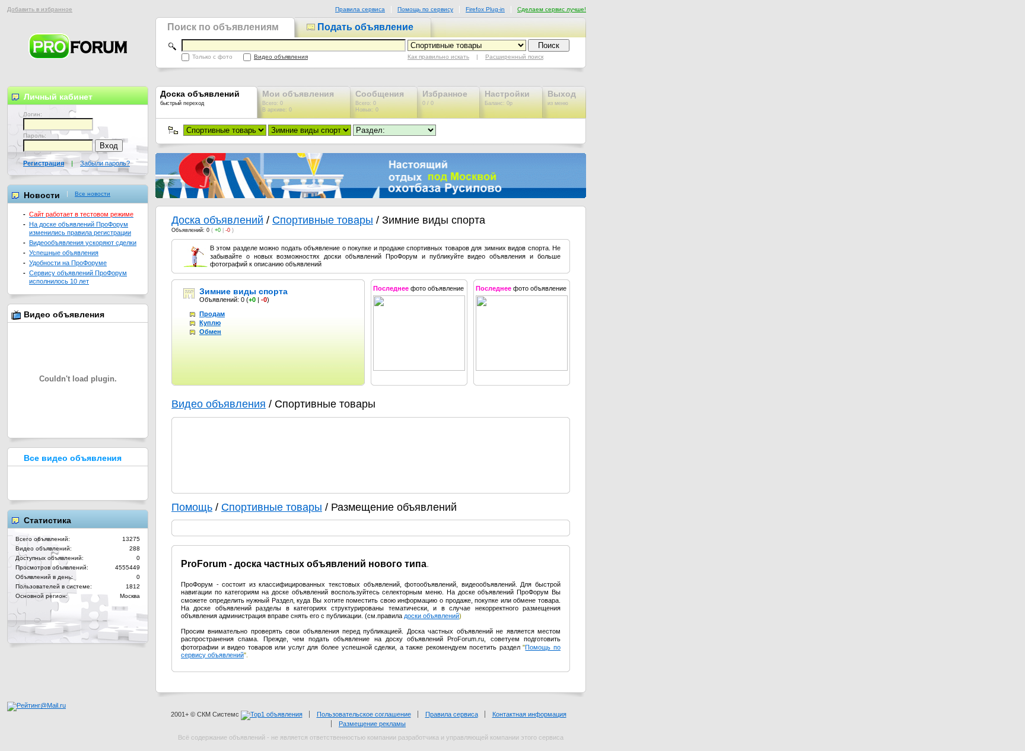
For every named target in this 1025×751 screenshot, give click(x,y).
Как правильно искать (438, 56)
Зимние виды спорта (243, 291)
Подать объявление (364, 27)
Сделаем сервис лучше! (551, 9)
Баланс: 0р (507, 97)
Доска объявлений (217, 220)
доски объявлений (431, 615)
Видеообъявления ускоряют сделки (82, 242)
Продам (212, 313)
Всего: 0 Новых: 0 (379, 101)
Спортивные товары (322, 220)
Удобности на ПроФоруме (68, 262)
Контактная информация (529, 714)
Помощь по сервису (425, 9)
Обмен (210, 331)
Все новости (92, 194)
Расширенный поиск (514, 56)
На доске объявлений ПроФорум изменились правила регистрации (80, 228)
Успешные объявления (63, 252)
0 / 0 (444, 97)
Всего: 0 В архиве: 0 (298, 101)
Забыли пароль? (105, 163)
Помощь (191, 507)
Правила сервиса (360, 9)
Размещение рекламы (372, 723)
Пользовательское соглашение (364, 714)
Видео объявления (281, 56)
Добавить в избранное (39, 9)
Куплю (210, 322)
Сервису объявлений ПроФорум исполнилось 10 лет (78, 276)
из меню (561, 97)
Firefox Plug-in (485, 9)
